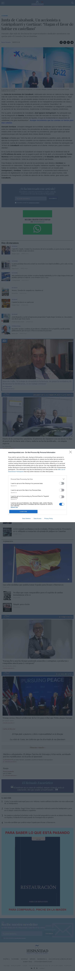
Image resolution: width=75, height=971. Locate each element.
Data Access (37, 518)
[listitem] (37, 479)
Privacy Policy (48, 518)
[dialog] (37, 485)
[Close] (71, 452)
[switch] (61, 483)
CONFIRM (23, 511)
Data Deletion (26, 518)
